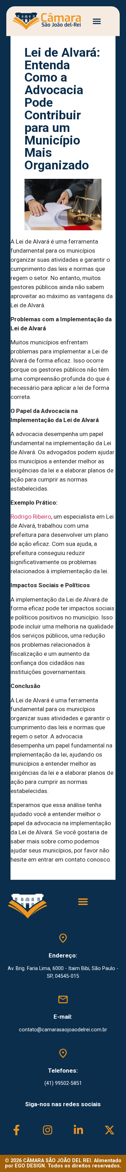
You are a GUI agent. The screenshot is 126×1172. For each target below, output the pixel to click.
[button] (97, 21)
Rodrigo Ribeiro (30, 516)
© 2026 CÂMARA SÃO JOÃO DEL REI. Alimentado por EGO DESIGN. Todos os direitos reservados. (63, 1163)
